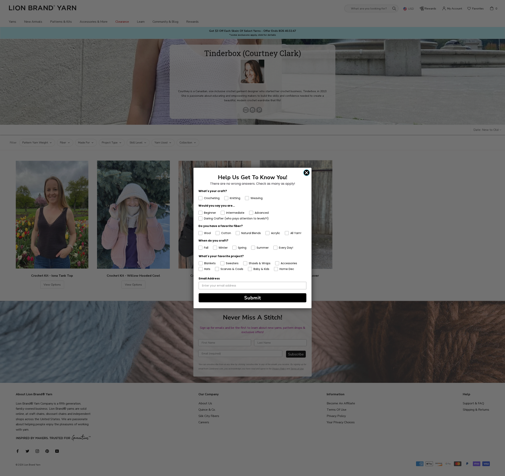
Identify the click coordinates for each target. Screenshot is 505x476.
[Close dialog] (306, 173)
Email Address (209, 278)
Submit (252, 298)
